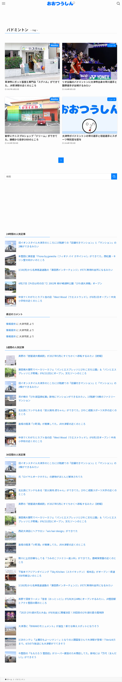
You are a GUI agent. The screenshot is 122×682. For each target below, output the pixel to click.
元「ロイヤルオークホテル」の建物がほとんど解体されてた (50, 476)
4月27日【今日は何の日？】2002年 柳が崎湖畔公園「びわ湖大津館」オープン (60, 283)
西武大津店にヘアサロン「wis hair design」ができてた (48, 531)
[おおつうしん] (61, 3)
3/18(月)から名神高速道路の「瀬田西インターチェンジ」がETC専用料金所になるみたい (65, 270)
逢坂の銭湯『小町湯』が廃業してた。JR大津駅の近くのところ (52, 424)
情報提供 (11, 324)
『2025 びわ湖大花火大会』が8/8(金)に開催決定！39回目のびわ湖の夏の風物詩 (61, 612)
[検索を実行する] (114, 176)
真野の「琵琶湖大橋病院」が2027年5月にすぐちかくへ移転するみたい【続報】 (61, 356)
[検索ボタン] (118, 3)
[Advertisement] (61, 205)
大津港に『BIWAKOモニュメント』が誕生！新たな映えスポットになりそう (58, 626)
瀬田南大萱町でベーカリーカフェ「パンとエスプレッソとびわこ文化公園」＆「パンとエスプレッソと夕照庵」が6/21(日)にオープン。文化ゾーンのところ (67, 371)
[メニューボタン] (3, 3)
